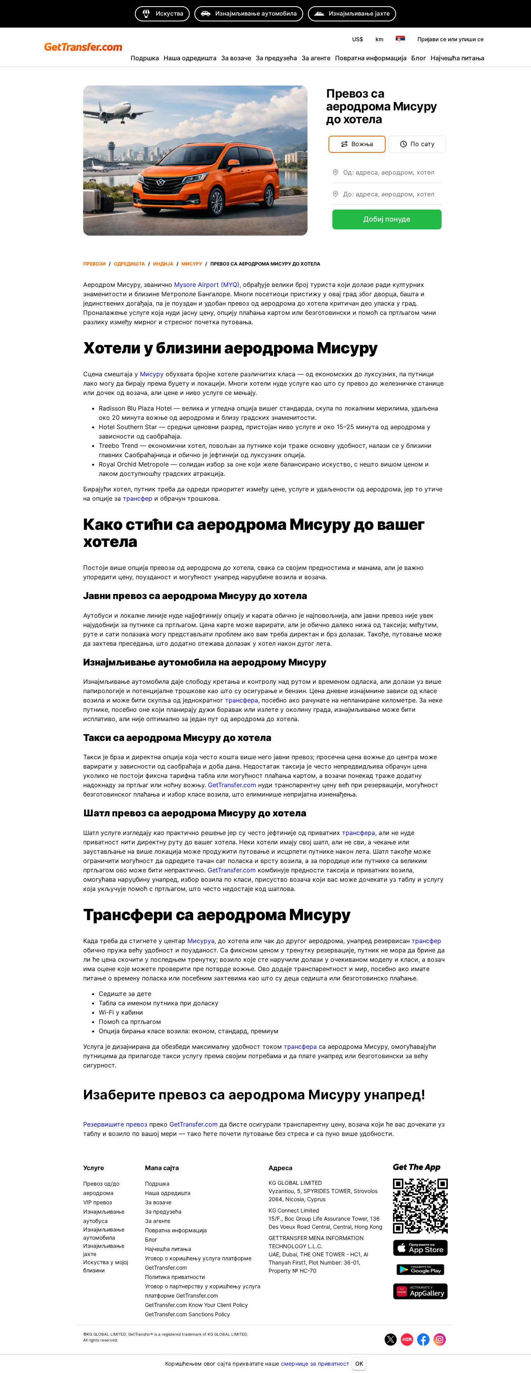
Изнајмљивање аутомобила (103, 1233)
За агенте (316, 58)
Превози (94, 264)
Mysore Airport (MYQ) (206, 284)
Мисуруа (201, 941)
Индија (163, 264)
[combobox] (392, 175)
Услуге (93, 1168)
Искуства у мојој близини (105, 1266)
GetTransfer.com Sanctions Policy (187, 1314)
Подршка (145, 58)
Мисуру (192, 264)
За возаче (236, 58)
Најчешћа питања (457, 58)
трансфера (241, 700)
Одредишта (129, 264)
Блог (418, 58)
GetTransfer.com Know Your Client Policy (196, 1304)
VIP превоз (97, 1202)
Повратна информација (371, 58)
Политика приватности (175, 1276)
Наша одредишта (190, 58)
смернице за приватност (315, 1363)
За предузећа (276, 58)
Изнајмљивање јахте (103, 1249)
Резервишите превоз (115, 1124)
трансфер (137, 498)
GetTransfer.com (232, 785)
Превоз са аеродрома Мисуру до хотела (265, 264)
